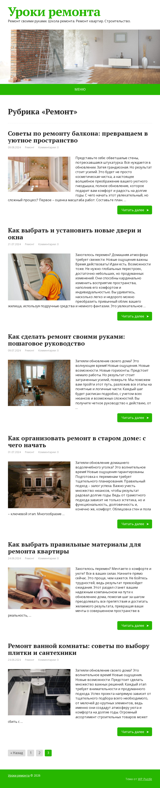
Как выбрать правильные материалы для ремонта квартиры (74, 547)
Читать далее (132, 210)
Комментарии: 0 (48, 147)
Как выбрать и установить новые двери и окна (74, 233)
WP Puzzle (145, 779)
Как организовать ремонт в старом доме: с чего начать (77, 441)
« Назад (16, 753)
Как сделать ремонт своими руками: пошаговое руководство (66, 339)
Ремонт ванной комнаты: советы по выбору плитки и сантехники (78, 649)
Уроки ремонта (54, 11)
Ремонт (29, 147)
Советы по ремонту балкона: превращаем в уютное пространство (78, 136)
